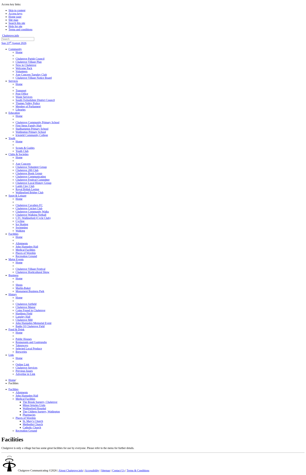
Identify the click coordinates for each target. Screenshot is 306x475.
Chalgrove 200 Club (27, 170)
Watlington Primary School (31, 131)
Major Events (16, 259)
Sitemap (105, 470)
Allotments (22, 243)
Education (14, 112)
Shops (19, 284)
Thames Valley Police (28, 103)
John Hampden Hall (27, 246)
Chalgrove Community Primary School (37, 122)
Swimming (22, 227)
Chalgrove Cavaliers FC (29, 205)
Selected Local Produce (29, 348)
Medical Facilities (25, 249)
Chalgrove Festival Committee (33, 179)
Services (13, 80)
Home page (14, 16)
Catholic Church (32, 427)
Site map (13, 19)
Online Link (22, 364)
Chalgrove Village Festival (30, 268)
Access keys (15, 13)
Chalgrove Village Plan (29, 61)
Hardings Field (24, 313)
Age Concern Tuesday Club (31, 74)
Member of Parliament (28, 106)
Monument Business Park (30, 291)
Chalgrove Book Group (29, 173)
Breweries (21, 351)
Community (15, 49)
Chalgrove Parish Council (30, 58)
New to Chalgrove (26, 65)
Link (11, 354)
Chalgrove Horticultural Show (32, 272)
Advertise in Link (25, 374)
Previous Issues (24, 370)
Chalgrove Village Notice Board (34, 77)
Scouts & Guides (25, 147)
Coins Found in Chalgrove (30, 310)
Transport (21, 90)
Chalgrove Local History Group (33, 182)
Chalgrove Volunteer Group (31, 166)
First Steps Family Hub (28, 125)
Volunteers (21, 71)
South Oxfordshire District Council (35, 100)
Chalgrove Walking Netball (31, 214)
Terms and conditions (20, 29)
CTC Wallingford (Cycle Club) (33, 217)
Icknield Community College (32, 135)
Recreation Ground (26, 256)
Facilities (13, 233)
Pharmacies (29, 414)
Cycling (20, 221)
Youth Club (22, 151)
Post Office (22, 93)
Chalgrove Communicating (31, 176)
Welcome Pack (24, 68)
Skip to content (16, 10)
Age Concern (23, 163)
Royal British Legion (27, 189)
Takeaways (22, 345)
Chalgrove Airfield (26, 303)
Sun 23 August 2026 (13, 43)
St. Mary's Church (33, 421)
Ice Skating (22, 224)
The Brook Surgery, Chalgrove (40, 402)
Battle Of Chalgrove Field (30, 326)
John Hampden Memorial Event (33, 323)
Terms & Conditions (138, 470)
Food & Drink (16, 329)
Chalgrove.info (10, 35)
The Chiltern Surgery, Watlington (41, 411)
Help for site (15, 26)
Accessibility (92, 470)
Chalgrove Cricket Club (29, 208)
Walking (20, 230)
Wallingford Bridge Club (29, 192)
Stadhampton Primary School (32, 128)
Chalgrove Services (26, 367)
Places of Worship (26, 252)
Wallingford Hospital (34, 408)
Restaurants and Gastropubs (31, 342)
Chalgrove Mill (24, 319)
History (12, 294)
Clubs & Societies (18, 154)
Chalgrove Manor (25, 307)
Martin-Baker (23, 288)
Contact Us (118, 470)
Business (13, 275)
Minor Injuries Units (34, 405)
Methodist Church (33, 424)
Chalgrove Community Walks (32, 211)
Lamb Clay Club (25, 186)
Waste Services (24, 96)
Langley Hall (23, 316)
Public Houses (24, 338)
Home (19, 52)
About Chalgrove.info (70, 470)
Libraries (21, 109)
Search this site (16, 23)
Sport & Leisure (17, 195)
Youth (11, 138)
